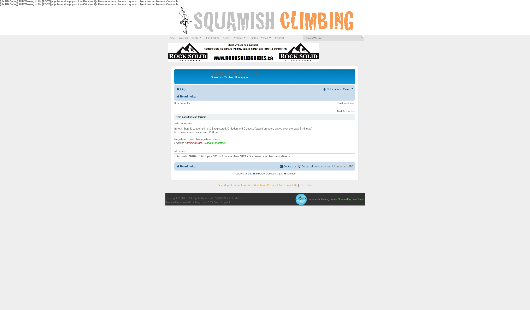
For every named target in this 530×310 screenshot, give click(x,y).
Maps (226, 38)
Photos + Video (258, 38)
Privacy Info (274, 185)
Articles (236, 38)
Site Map (223, 185)
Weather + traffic (187, 38)
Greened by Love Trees (351, 199)
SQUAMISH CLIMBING (265, 20)
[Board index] (193, 76)
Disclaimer (306, 185)
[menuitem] (181, 89)
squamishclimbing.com (193, 202)
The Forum (212, 38)
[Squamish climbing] (301, 199)
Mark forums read (346, 111)
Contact (279, 38)
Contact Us (290, 185)
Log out (225, 202)
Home (171, 38)
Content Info (238, 185)
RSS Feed (213, 202)
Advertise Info (256, 185)
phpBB (252, 173)
